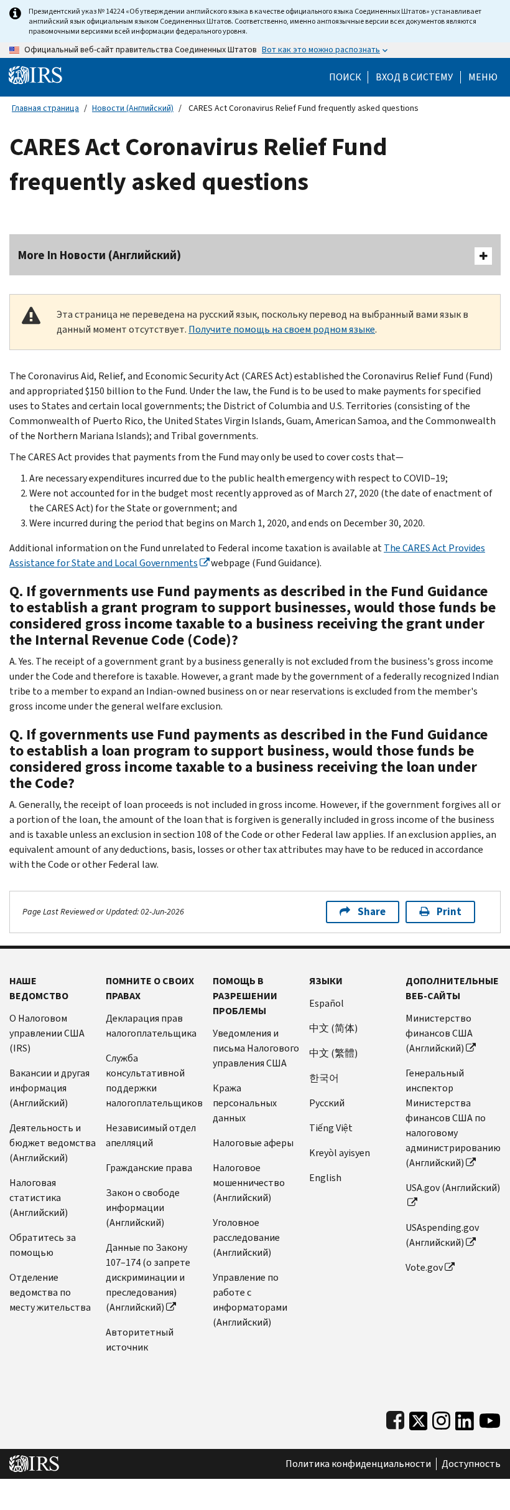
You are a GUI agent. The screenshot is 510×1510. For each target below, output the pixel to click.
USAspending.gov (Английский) (442, 1235)
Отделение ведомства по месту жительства (50, 1292)
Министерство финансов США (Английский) (439, 1033)
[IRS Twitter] (418, 1418)
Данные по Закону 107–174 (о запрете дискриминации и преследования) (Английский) (148, 1277)
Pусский (327, 1102)
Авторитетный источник (140, 1340)
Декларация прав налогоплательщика (151, 1026)
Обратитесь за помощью (42, 1245)
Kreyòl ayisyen (339, 1152)
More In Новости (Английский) (99, 255)
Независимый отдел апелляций (151, 1135)
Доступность (471, 1464)
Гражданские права (149, 1167)
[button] (414, 77)
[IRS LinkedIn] (464, 1418)
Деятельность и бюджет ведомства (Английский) (52, 1142)
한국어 (324, 1078)
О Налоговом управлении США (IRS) (47, 1033)
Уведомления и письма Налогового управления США (256, 1048)
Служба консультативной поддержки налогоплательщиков (154, 1080)
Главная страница (45, 108)
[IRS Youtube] (490, 1418)
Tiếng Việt (331, 1127)
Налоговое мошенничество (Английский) (249, 1182)
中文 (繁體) (333, 1053)
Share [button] (372, 912)
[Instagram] (441, 1418)
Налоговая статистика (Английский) (38, 1197)
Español (326, 1003)
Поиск (345, 77)
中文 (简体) (333, 1028)
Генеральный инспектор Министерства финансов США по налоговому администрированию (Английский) (453, 1117)
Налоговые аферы (253, 1142)
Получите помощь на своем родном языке (281, 329)
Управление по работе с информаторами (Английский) (250, 1300)
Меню (483, 77)
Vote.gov (424, 1267)
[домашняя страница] (35, 74)
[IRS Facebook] (395, 1418)
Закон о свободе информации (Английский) (143, 1207)
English (325, 1177)
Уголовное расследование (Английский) (246, 1237)
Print (449, 912)
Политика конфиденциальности (358, 1464)
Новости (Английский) (133, 108)
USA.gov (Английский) (453, 1187)
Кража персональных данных (245, 1102)
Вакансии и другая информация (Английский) (49, 1087)
